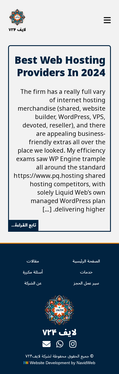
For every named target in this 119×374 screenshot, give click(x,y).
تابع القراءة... (23, 225)
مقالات (33, 261)
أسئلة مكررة (33, 272)
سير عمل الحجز (86, 283)
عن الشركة (33, 283)
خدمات (86, 272)
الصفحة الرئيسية (86, 261)
